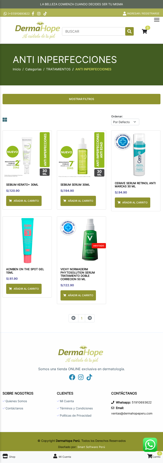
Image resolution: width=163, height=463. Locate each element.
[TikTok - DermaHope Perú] (45, 14)
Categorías (33, 69)
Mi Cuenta (67, 401)
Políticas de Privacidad (75, 415)
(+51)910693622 (19, 13)
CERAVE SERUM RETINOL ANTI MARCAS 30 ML (135, 185)
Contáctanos (14, 408)
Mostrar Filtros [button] (81, 99)
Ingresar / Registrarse (143, 13)
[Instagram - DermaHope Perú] (39, 14)
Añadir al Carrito (26, 200)
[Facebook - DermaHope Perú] (33, 14)
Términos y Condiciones (76, 408)
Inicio (17, 69)
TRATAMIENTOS (58, 69)
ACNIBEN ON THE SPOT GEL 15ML (25, 271)
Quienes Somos (16, 401)
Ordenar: (117, 116)
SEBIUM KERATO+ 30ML (22, 184)
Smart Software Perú (91, 447)
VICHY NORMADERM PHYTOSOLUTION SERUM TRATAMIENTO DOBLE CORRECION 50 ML (77, 274)
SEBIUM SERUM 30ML (75, 184)
